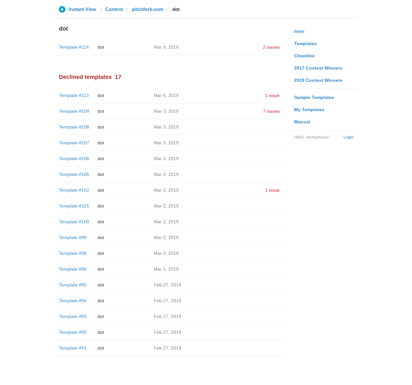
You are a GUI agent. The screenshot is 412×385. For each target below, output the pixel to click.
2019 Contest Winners (318, 80)
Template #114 (74, 47)
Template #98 (73, 253)
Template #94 (73, 300)
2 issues (271, 47)
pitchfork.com (147, 9)
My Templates (309, 109)
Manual (302, 121)
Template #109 (74, 111)
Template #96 (73, 269)
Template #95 (73, 284)
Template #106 (74, 158)
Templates (305, 43)
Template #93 (73, 316)
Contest (114, 9)
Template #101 (74, 205)
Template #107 (74, 142)
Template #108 (74, 127)
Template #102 (74, 190)
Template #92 (73, 332)
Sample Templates (314, 97)
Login (348, 137)
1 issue (272, 95)
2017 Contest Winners (318, 68)
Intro (299, 31)
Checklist (304, 55)
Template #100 (74, 221)
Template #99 (73, 237)
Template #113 (74, 95)
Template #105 (74, 174)
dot (101, 47)
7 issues (271, 111)
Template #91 (73, 348)
